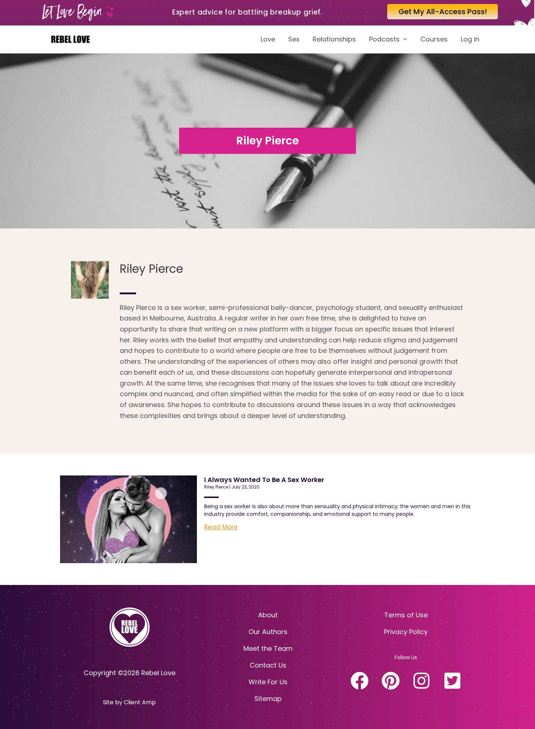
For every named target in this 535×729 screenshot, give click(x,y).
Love (268, 39)
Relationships (334, 39)
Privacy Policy (406, 631)
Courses (434, 39)
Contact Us (268, 665)
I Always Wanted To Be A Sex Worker (264, 479)
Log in (470, 39)
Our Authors (268, 631)
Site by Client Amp (129, 702)
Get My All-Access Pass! (443, 12)
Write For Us (268, 681)
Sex (294, 39)
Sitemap (268, 698)
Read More (221, 527)
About (268, 615)
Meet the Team (268, 648)
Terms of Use (406, 615)
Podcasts (384, 39)
